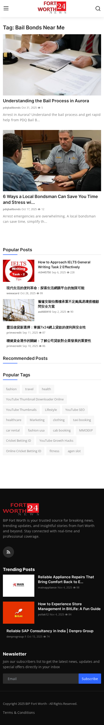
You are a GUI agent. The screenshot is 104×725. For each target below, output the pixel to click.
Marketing (37, 420)
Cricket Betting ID (18, 440)
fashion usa (36, 430)
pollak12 (43, 614)
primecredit (14, 332)
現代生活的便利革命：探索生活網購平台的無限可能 (45, 288)
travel (29, 389)
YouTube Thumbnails (21, 409)
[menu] (6, 8)
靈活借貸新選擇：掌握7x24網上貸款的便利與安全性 (46, 327)
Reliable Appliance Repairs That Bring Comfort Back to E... (66, 579)
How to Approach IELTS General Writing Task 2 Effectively (64, 264)
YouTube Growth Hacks (56, 440)
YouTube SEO (75, 409)
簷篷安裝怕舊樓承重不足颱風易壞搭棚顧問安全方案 (68, 303)
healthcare (13, 420)
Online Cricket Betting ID (23, 451)
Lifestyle (51, 409)
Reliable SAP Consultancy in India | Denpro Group (50, 631)
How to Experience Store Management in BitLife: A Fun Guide (69, 606)
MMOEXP (86, 430)
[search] (98, 8)
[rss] (8, 552)
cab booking (62, 430)
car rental (13, 430)
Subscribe (90, 678)
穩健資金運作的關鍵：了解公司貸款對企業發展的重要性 (49, 340)
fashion (11, 389)
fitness (54, 451)
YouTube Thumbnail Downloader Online (35, 399)
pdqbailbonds (12, 107)
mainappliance (47, 587)
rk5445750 (44, 272)
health (46, 389)
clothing (59, 420)
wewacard (13, 293)
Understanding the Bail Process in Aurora (46, 100)
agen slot (74, 451)
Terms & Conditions (19, 712)
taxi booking (82, 420)
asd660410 (44, 311)
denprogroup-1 (16, 636)
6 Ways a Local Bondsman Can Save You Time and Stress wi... (50, 199)
